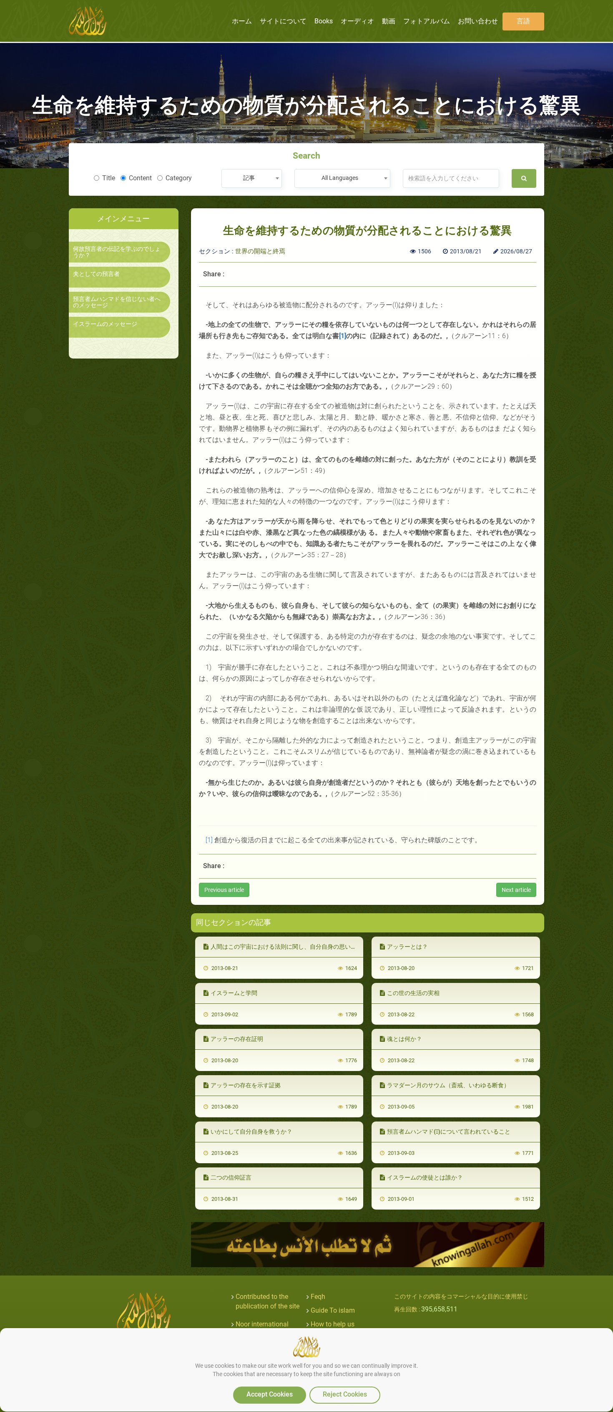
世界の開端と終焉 (260, 251)
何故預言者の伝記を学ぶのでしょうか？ (117, 252)
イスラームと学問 (234, 993)
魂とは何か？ (404, 1039)
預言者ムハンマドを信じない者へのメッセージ (117, 302)
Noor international (262, 1324)
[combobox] (251, 178)
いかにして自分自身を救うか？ (251, 1131)
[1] (209, 840)
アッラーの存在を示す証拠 (246, 1085)
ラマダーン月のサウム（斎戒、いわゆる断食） (448, 1085)
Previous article (224, 890)
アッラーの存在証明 (237, 1039)
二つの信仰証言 (231, 1177)
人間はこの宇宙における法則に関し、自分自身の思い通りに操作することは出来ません (324, 946)
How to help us (332, 1324)
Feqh (318, 1297)
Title (108, 178)
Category (179, 178)
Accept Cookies (269, 1394)
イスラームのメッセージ (105, 324)
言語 (523, 21)
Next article (516, 890)
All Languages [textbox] (340, 177)
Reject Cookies (345, 1394)
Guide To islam (333, 1310)
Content (140, 178)
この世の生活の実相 (413, 993)
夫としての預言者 (96, 274)
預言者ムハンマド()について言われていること (448, 1131)
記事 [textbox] (249, 177)
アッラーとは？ (407, 946)
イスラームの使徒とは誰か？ (425, 1177)
